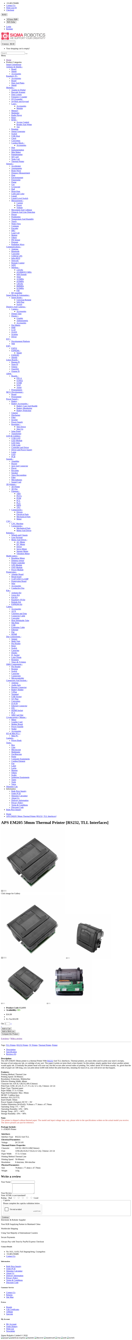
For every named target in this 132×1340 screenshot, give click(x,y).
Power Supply (12, 399)
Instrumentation (17, 150)
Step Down (21, 427)
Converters (15, 141)
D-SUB (14, 703)
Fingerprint (15, 180)
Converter (15, 254)
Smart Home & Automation (18, 295)
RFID (14, 120)
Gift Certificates (12, 1309)
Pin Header (15, 643)
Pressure (14, 242)
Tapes (13, 780)
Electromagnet (17, 177)
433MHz (20, 281)
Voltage (19, 207)
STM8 (19, 383)
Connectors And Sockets (16, 680)
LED (13, 454)
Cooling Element (18, 761)
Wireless (15, 267)
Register (9, 29)
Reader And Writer (24, 124)
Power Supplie (17, 726)
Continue (5, 1217)
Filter (13, 417)
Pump (13, 756)
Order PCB (16, 793)
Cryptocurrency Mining (16, 717)
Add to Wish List (8, 1031)
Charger (14, 413)
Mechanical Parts (23, 517)
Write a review (16, 1038)
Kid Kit (14, 597)
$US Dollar (11, 22)
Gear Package (17, 537)
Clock (13, 138)
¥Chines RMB (12, 19)
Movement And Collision (21, 210)
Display (15, 316)
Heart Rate (15, 191)
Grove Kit (15, 595)
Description (11, 1049)
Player (13, 468)
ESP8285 (15, 355)
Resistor (14, 669)
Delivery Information (19, 800)
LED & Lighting (13, 436)
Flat (12, 632)
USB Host (15, 136)
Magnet (14, 770)
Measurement (17, 201)
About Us (15, 798)
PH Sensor (15, 240)
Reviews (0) (11, 1054)
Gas (13, 184)
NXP (18, 385)
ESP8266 (15, 350)
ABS (18, 494)
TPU (18, 507)
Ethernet (14, 630)
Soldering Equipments (20, 777)
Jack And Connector (19, 466)
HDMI (14, 634)
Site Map (10, 1297)
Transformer (16, 434)
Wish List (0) (11, 8)
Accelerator (16, 166)
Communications (13, 247)
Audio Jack (16, 685)
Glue (13, 747)
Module (19, 108)
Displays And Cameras (16, 307)
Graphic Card (16, 722)
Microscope (16, 750)
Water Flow (16, 224)
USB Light (15, 445)
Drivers (19, 512)
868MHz (20, 286)
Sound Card (16, 482)
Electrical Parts (22, 514)
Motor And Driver (23, 530)
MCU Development (15, 392)
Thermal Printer (17, 161)
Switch (14, 134)
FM (17, 291)
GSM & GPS (16, 256)
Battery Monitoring (24, 408)
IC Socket (15, 655)
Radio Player (16, 115)
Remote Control (17, 263)
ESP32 (14, 348)
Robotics (10, 533)
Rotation (14, 129)
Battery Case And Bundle (26, 406)
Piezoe (14, 214)
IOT (8, 339)
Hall (13, 189)
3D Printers (11, 484)
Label (13, 766)
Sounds (9, 459)
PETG (19, 496)
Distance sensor (17, 560)
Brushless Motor (18, 558)
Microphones (16, 480)
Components (17, 510)
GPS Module (16, 565)
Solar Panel (16, 431)
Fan (12, 763)
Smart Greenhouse (13, 64)
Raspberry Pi (12, 76)
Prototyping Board (18, 581)
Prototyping (11, 572)
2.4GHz (19, 270)
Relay (13, 117)
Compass (15, 226)
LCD (13, 330)
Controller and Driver (20, 447)
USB (13, 625)
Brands (9, 1307)
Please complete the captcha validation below (21, 1203)
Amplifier (15, 461)
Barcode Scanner (18, 92)
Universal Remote (23, 300)
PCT (13, 713)
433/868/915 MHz (24, 272)
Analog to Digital (18, 90)
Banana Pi (15, 362)
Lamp (13, 452)
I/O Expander (16, 99)
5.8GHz (19, 284)
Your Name (5, 1182)
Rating (3, 1198)
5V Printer (33, 1045)
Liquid (14, 196)
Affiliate (9, 1312)
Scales (13, 775)
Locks (13, 768)
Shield (13, 71)
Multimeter (15, 752)
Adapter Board (17, 574)
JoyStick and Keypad (20, 101)
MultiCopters (12, 556)
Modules (10, 88)
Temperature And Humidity (22, 219)
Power (19, 205)
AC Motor (20, 542)
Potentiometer (17, 154)
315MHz (20, 279)
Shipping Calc (12, 786)
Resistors (15, 660)
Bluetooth (15, 251)
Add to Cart (6, 1029)
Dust (13, 175)
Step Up (19, 429)
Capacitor (15, 650)
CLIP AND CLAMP (19, 579)
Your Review (6, 1193)
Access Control (22, 122)
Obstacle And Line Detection (23, 212)
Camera (15, 309)
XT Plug (14, 699)
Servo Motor (21, 549)
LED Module (16, 440)
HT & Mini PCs (13, 733)
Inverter (14, 420)
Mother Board (17, 724)
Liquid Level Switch (19, 198)
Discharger (15, 415)
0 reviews (5, 1038)
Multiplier (15, 113)
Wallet (13, 729)
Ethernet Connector (19, 706)
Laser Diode (16, 657)
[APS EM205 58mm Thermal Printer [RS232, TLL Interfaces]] (33, 958)
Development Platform (20, 341)
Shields (14, 357)
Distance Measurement (20, 173)
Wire (13, 583)
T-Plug (14, 692)
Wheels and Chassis (19, 535)
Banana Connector (19, 687)
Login (8, 27)
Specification (11, 1052)
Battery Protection (23, 410)
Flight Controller (18, 563)
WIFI (13, 265)
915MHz (20, 288)
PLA (18, 503)
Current (19, 203)
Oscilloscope (16, 754)
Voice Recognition (18, 475)
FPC (13, 708)
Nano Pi (14, 364)
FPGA (19, 378)
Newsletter (10, 1331)
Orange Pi (15, 371)
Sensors (10, 164)
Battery (14, 401)
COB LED (15, 438)
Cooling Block (17, 143)
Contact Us (10, 5)
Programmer (16, 397)
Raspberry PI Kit (18, 600)
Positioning (15, 217)
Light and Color (17, 194)
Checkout (10, 10)
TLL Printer (10, 1045)
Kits (8, 590)
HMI (13, 327)
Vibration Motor (23, 553)
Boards (14, 376)
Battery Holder (17, 690)
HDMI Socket (17, 710)
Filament (15, 491)
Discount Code (17, 807)
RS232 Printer (22, 1045)
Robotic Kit (16, 602)
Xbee (18, 277)
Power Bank (16, 740)
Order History (12, 1326)
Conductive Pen (17, 588)
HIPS (18, 505)
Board (13, 69)
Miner (13, 720)
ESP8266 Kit (16, 604)
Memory (14, 111)
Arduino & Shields (14, 67)
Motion (14, 235)
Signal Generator (18, 131)
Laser (14, 104)
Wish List (10, 1329)
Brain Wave (16, 171)
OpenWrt (15, 369)
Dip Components (13, 637)
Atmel (19, 387)
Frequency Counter (19, 97)
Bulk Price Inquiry (18, 791)
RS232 (50, 1061)
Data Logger (16, 94)
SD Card (15, 157)
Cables (9, 607)
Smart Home (17, 297)
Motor (19, 519)
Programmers (16, 390)
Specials (9, 1314)
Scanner (14, 334)
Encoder (14, 228)
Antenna (14, 249)
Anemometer (16, 168)
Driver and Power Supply (21, 450)
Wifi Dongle (21, 274)
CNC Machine (17, 523)
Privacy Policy (17, 803)
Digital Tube (16, 314)
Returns (9, 1295)
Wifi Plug (20, 302)
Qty (2, 1023)
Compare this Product (10, 1034)
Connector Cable (18, 616)
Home (8, 60)
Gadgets (10, 738)
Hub (13, 147)
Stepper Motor (22, 551)
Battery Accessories (19, 404)
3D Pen (14, 489)
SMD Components (14, 664)
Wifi (13, 344)
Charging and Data (19, 613)
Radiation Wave (17, 244)
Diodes (14, 653)
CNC (9, 521)
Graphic (19, 318)
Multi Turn (15, 641)
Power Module (17, 570)
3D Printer (15, 487)
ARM (9, 374)
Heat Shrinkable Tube (20, 620)
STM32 (19, 380)
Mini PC (14, 736)
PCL (18, 500)
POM (18, 498)
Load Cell (15, 233)
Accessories (16, 74)
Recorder (15, 470)
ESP (8, 346)
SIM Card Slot (17, 715)
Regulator (15, 424)
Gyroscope (15, 187)
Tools (9, 743)
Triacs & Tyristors (18, 662)
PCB (13, 457)
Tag (18, 127)
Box (13, 745)
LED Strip (15, 443)
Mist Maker (16, 152)
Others (14, 237)
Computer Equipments (20, 759)
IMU (13, 231)
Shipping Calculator (19, 796)
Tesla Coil (15, 159)
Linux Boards (12, 360)
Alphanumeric (22, 320)
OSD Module (16, 567)
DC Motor (20, 544)
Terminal (15, 694)
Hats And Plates (17, 83)
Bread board (16, 577)
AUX (13, 611)
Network (15, 261)
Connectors (16, 676)
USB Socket (16, 697)
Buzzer (14, 464)
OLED (14, 332)
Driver (14, 337)
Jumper (14, 639)
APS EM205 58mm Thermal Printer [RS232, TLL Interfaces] (31, 816)
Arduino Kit (16, 593)
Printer (54, 1045)
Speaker (14, 473)
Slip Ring (15, 623)
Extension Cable (18, 627)
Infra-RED (15, 258)
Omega (14, 367)
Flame (13, 182)
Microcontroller (17, 678)
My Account (11, 1324)
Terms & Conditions (19, 805)
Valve (13, 784)
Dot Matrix (15, 325)
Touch (13, 221)
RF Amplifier (16, 293)
